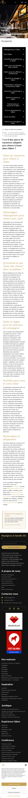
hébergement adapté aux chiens (15, 488)
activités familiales (16, 494)
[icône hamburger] (25, 2)
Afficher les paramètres (14, 792)
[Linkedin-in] (18, 609)
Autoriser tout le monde (14, 784)
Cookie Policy (10, 796)
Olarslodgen (16, 486)
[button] (26, 765)
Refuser (14, 788)
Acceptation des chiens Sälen (12, 524)
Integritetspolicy (17, 796)
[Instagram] (10, 609)
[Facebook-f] (14, 609)
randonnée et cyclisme (16, 492)
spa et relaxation (7, 496)
